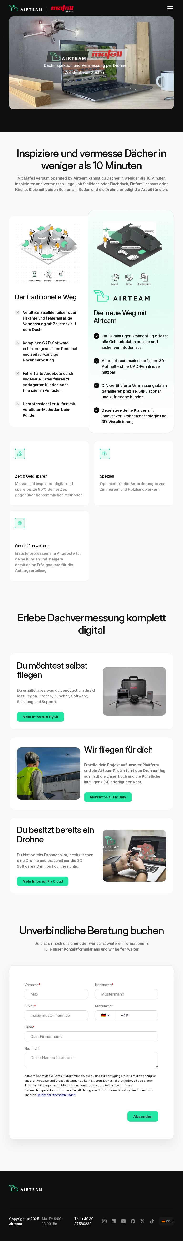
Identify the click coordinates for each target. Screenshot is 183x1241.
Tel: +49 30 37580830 (83, 1221)
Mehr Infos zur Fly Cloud (43, 881)
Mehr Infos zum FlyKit (40, 717)
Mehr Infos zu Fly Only (108, 797)
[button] (169, 8)
